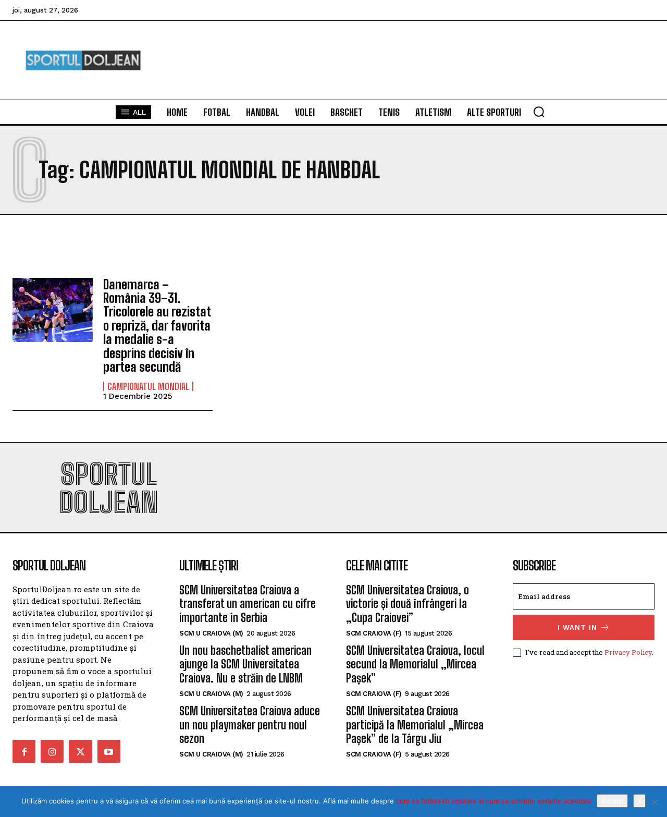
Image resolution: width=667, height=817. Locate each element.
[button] (538, 111)
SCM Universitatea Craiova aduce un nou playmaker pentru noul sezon (249, 725)
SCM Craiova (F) (374, 633)
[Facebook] (24, 751)
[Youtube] (108, 751)
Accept (612, 801)
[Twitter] (80, 751)
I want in (577, 627)
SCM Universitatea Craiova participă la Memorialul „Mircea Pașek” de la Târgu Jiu (415, 725)
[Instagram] (52, 751)
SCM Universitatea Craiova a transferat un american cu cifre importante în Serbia (247, 604)
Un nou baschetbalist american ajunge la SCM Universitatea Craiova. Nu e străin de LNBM (245, 664)
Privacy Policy (628, 652)
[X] (654, 802)
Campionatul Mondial (148, 386)
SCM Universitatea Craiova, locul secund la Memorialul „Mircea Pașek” (415, 664)
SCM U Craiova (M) (211, 633)
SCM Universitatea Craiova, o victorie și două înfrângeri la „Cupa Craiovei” (407, 604)
